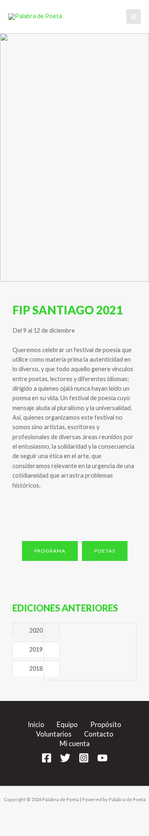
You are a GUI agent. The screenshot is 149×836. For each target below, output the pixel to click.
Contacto (98, 734)
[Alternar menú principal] (133, 16)
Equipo (67, 724)
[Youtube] (102, 758)
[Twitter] (65, 758)
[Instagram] (84, 758)
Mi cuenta (75, 743)
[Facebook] (46, 758)
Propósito (105, 724)
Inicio (36, 724)
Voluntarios (54, 734)
